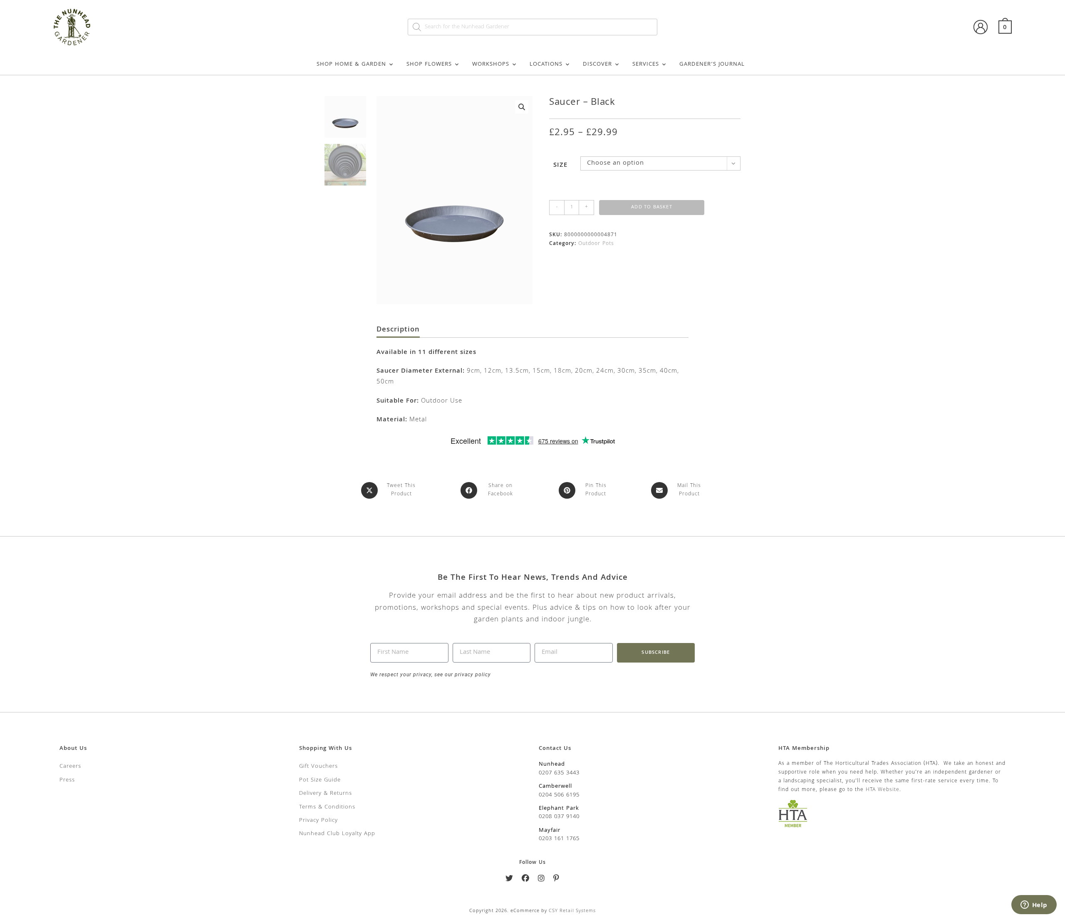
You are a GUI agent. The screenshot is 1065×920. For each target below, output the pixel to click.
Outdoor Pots (596, 244)
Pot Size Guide (320, 780)
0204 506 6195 (559, 795)
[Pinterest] (556, 880)
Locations (546, 64)
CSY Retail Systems (572, 911)
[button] (521, 107)
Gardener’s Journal (712, 64)
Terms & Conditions (327, 807)
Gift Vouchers (318, 766)
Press (67, 780)
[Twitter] (509, 880)
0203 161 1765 (559, 838)
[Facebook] (526, 880)
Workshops (490, 64)
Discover (597, 64)
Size (560, 165)
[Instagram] (541, 880)
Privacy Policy (318, 820)
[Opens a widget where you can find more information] (1034, 905)
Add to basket (651, 207)
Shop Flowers (429, 64)
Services (645, 64)
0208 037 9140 (559, 816)
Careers (70, 766)
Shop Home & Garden (351, 64)
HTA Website (882, 790)
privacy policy (472, 675)
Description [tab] (398, 330)
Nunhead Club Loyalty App (337, 833)
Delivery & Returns (325, 793)
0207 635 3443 (559, 773)
